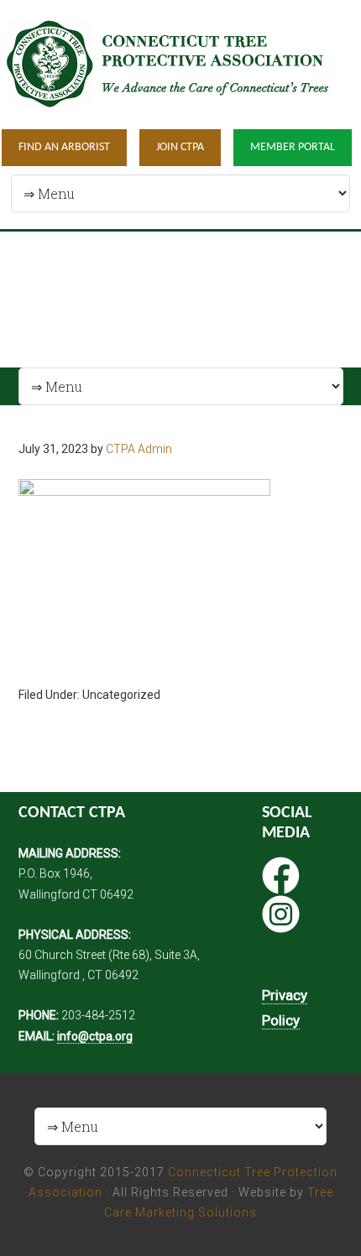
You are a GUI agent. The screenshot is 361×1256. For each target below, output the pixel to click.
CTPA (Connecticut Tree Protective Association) (180, 63)
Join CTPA (180, 147)
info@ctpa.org (95, 1036)
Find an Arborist (64, 147)
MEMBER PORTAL (292, 147)
